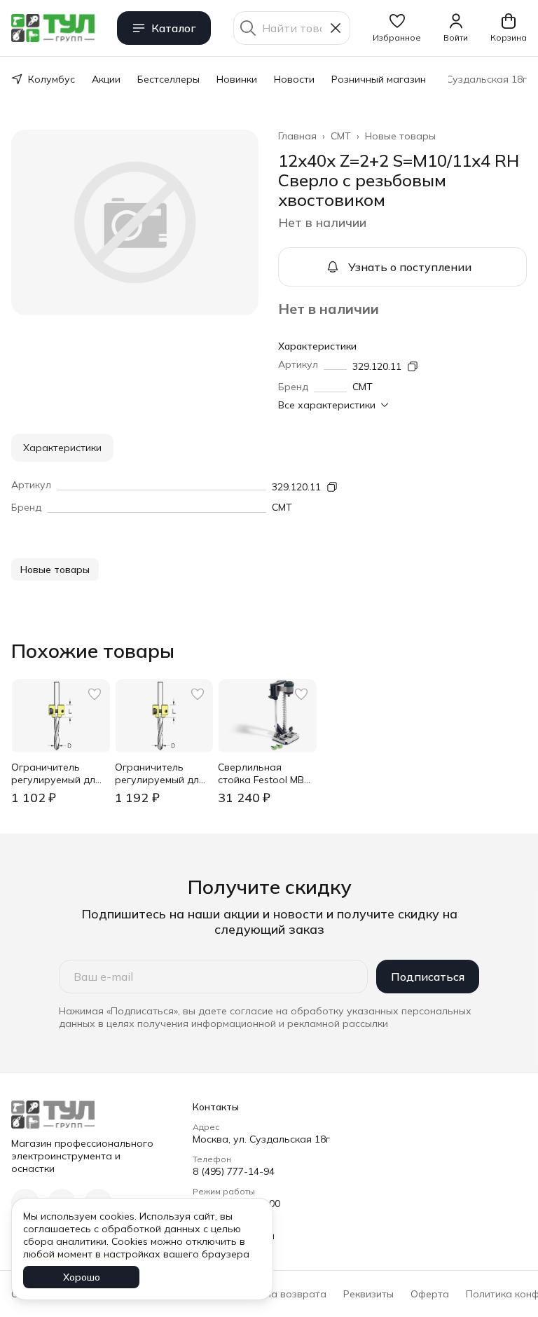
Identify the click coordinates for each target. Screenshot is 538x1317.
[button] (397, 28)
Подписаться (427, 977)
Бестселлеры (168, 79)
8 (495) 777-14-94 (234, 1171)
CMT (341, 136)
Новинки (236, 79)
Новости (294, 79)
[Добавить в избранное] (94, 694)
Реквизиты (368, 1294)
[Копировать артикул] (412, 366)
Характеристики (62, 447)
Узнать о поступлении (409, 267)
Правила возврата (280, 1294)
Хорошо (81, 1277)
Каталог (173, 28)
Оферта (430, 1294)
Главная (297, 136)
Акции (106, 79)
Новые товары (400, 136)
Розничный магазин (378, 79)
